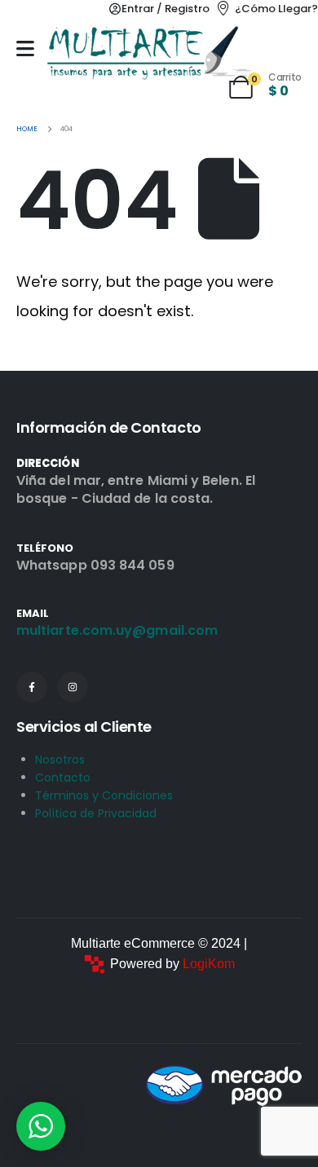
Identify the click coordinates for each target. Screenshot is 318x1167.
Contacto (63, 777)
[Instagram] (72, 687)
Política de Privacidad (96, 813)
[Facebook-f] (31, 687)
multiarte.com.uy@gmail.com (117, 630)
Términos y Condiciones (104, 795)
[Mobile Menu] (25, 48)
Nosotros (60, 759)
